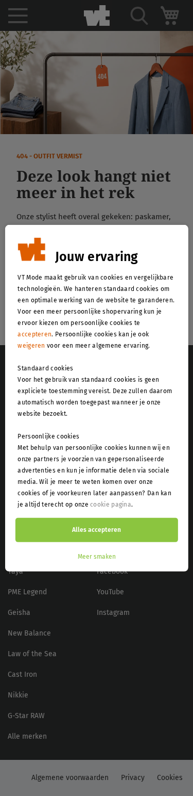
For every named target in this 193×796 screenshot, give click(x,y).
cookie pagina (110, 504)
